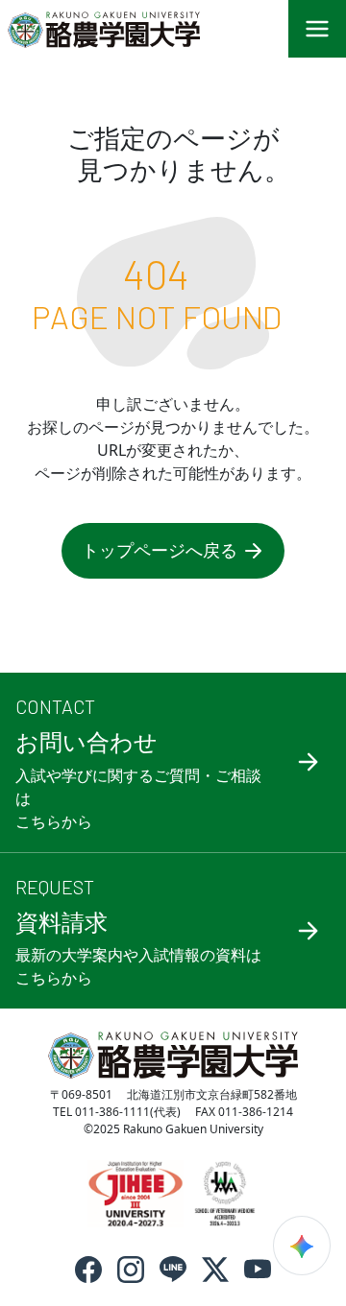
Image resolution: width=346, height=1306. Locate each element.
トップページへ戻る (159, 549)
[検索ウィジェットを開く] (302, 1245)
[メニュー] (317, 29)
